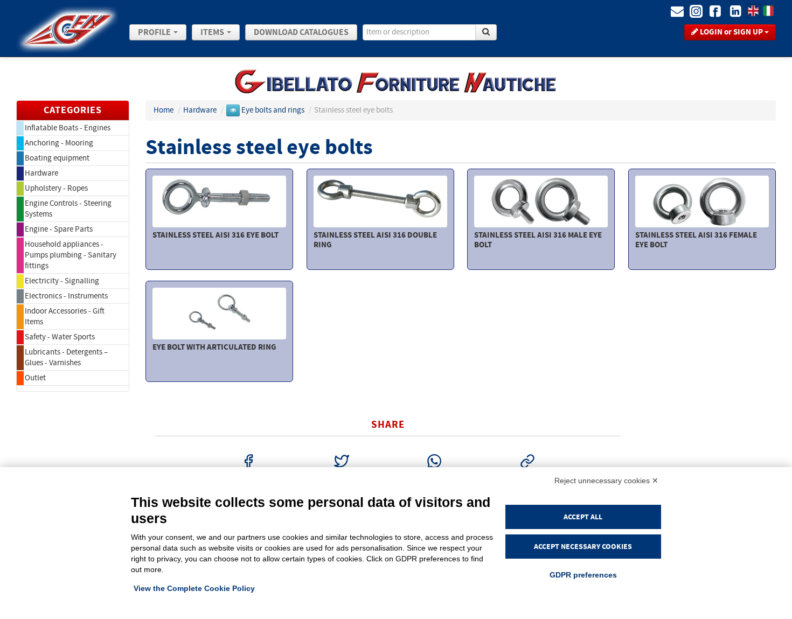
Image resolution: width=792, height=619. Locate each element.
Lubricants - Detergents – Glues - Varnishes (66, 357)
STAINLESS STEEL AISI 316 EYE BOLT (215, 235)
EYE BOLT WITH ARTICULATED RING (214, 347)
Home (163, 110)
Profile (155, 32)
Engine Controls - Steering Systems (68, 208)
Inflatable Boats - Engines (67, 128)
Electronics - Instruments (66, 296)
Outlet (35, 378)
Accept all (583, 517)
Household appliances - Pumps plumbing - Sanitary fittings (70, 255)
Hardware (41, 173)
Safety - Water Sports (60, 337)
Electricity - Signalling (62, 281)
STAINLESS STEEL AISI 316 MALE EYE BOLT (538, 240)
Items (213, 32)
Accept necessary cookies (583, 546)
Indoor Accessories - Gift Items (65, 316)
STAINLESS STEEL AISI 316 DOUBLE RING (375, 240)
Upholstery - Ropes (56, 188)
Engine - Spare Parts (59, 229)
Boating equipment (57, 158)
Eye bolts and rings (273, 110)
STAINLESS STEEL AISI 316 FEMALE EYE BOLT (696, 240)
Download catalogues (301, 32)
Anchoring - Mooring (59, 143)
